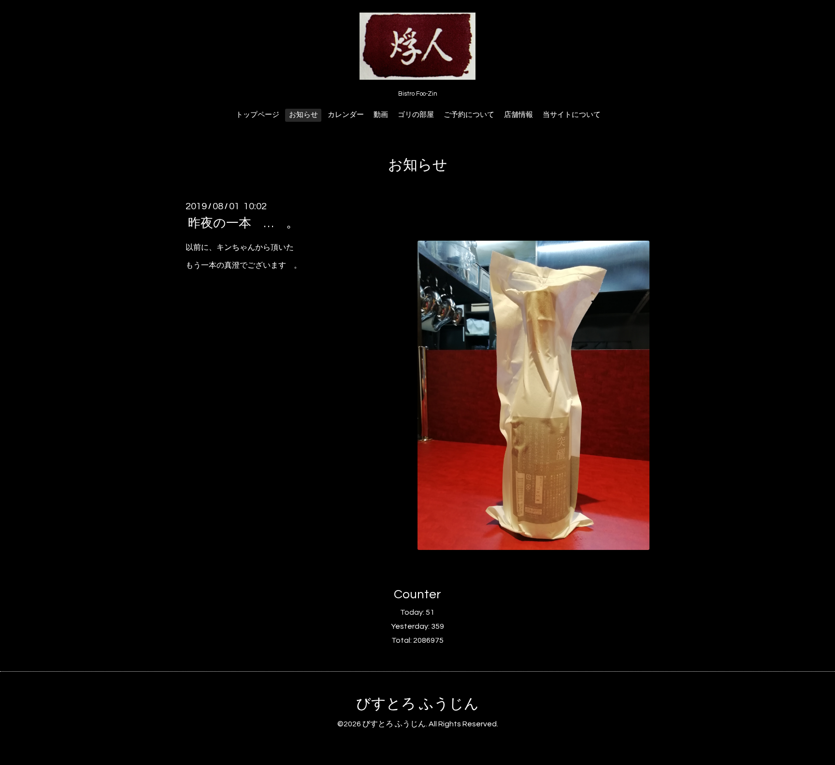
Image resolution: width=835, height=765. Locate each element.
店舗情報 (518, 114)
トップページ (257, 114)
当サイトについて (572, 114)
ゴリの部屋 (416, 114)
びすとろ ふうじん (417, 703)
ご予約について (469, 114)
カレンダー (346, 114)
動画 (381, 114)
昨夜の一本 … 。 (243, 223)
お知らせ (303, 114)
